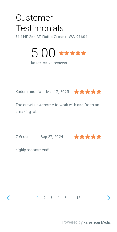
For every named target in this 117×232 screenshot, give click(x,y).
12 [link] (78, 198)
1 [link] (38, 198)
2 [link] (45, 198)
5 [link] (65, 198)
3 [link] (51, 198)
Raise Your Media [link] (97, 222)
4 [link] (58, 198)
